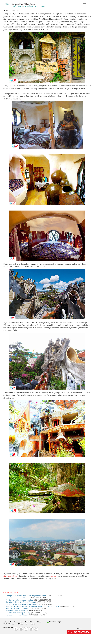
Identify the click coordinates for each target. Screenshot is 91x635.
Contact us (8, 624)
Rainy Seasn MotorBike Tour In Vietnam (20, 602)
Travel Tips (15, 10)
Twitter (21, 629)
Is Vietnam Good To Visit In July (17, 611)
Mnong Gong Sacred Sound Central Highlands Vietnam (26, 596)
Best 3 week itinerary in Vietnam (17, 608)
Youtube (36, 629)
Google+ (26, 629)
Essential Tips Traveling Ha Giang (18, 613)
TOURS (32, 624)
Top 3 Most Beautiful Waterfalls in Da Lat (21, 604)
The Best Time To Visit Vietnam (17, 615)
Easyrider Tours (10, 576)
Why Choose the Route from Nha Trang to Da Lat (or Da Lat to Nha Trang (32, 606)
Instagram (31, 629)
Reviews (28, 622)
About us (7, 622)
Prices (38, 622)
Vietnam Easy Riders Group (23, 4)
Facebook (16, 629)
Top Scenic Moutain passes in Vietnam (20, 600)
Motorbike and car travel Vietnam (18, 598)
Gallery (18, 622)
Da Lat (53, 576)
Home (6, 10)
